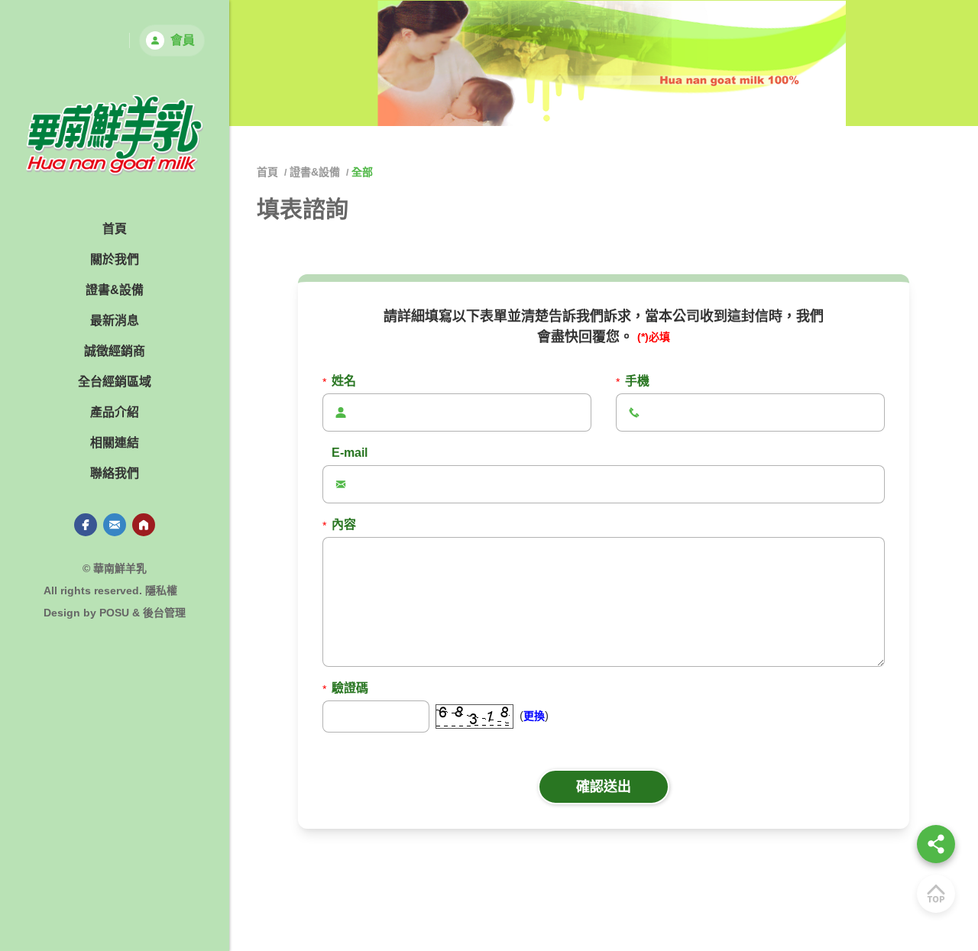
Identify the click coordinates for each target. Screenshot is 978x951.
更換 (534, 716)
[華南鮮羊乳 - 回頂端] (936, 894)
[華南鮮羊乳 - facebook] (85, 524)
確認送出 (603, 786)
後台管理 (164, 613)
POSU (114, 613)
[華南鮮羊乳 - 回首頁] (114, 135)
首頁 (269, 172)
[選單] (936, 844)
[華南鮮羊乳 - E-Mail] (114, 524)
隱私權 (161, 590)
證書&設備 (315, 172)
